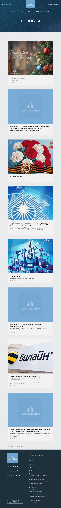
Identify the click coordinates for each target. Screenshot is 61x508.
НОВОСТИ (31, 467)
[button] (52, 4)
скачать (17, 502)
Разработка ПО (33, 502)
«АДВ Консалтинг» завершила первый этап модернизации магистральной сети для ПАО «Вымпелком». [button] (26, 378)
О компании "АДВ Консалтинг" (36, 455)
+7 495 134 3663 (13, 466)
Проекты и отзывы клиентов (35, 458)
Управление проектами (35, 500)
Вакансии (30, 460)
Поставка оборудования (35, 494)
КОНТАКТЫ (31, 470)
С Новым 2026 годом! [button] (17, 78)
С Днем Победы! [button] (16, 176)
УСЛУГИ (31, 473)
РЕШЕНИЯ (31, 464)
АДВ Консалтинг (12, 446)
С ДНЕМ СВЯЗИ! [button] (15, 276)
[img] (30, 4)
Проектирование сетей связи (36, 479)
